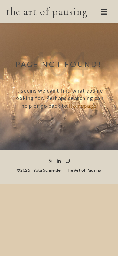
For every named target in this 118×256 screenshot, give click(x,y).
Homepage (83, 106)
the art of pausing (47, 11)
